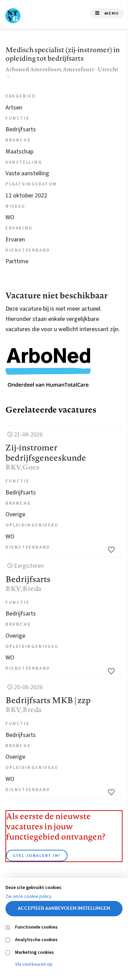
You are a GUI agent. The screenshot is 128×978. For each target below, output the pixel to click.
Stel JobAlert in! (37, 856)
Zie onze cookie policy (28, 896)
